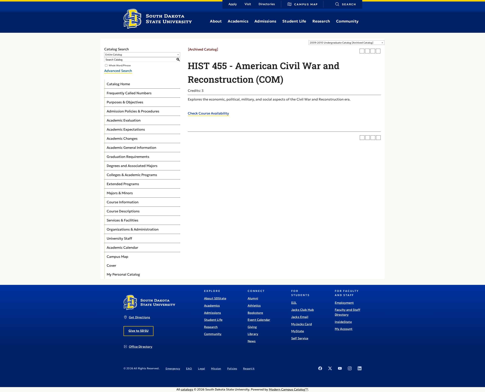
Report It (248, 368)
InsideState (343, 322)
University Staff (119, 238)
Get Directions (139, 317)
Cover (111, 265)
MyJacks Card (301, 324)
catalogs (187, 389)
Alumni (253, 298)
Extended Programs (123, 184)
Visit (248, 4)
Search (349, 4)
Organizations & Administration (133, 229)
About (216, 21)
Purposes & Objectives (125, 102)
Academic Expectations (126, 129)
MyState (297, 331)
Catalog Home (118, 84)
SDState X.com (330, 368)
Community (347, 21)
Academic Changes (122, 138)
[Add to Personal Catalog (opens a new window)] (362, 51)
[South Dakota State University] (149, 309)
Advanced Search (118, 71)
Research (321, 21)
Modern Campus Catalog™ (288, 389)
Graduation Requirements (128, 156)
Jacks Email (299, 317)
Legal (201, 368)
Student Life (294, 21)
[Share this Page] (367, 51)
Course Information (122, 202)
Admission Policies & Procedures (133, 111)
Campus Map (306, 4)
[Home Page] (158, 27)
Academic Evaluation (124, 120)
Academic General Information (131, 147)
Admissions (265, 21)
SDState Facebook (320, 368)
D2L (294, 303)
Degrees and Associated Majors (132, 166)
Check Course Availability (208, 113)
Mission (216, 368)
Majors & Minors (120, 193)
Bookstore (255, 313)
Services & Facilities (122, 220)
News (252, 341)
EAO (189, 368)
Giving (252, 327)
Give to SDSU (138, 331)
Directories (267, 4)
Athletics (254, 305)
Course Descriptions (123, 211)
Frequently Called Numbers (129, 93)
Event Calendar (259, 320)
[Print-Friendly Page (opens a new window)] (372, 51)
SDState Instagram (350, 368)
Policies (232, 368)
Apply (232, 4)
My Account (344, 329)
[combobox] (346, 42)
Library (253, 334)
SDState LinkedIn (359, 368)
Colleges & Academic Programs (132, 175)
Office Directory (141, 346)
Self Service (299, 338)
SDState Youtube (340, 368)
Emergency (173, 368)
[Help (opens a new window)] (378, 51)
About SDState (215, 298)
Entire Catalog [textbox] (113, 54)
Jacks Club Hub (302, 310)
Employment (344, 303)
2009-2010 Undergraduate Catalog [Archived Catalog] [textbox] (341, 42)
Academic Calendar (122, 247)
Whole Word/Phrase (120, 65)
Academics (238, 21)
